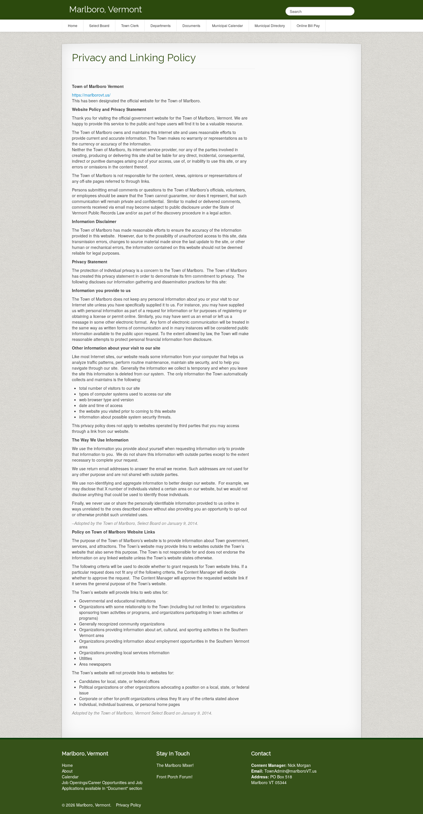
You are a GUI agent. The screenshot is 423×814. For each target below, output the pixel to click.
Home (67, 765)
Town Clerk (130, 25)
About (67, 771)
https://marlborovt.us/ (91, 95)
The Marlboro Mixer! (175, 765)
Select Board (99, 25)
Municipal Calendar (227, 25)
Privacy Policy (128, 805)
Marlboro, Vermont (105, 9)
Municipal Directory (270, 25)
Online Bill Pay (308, 25)
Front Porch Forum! (175, 777)
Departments (160, 25)
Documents (191, 25)
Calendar (70, 777)
